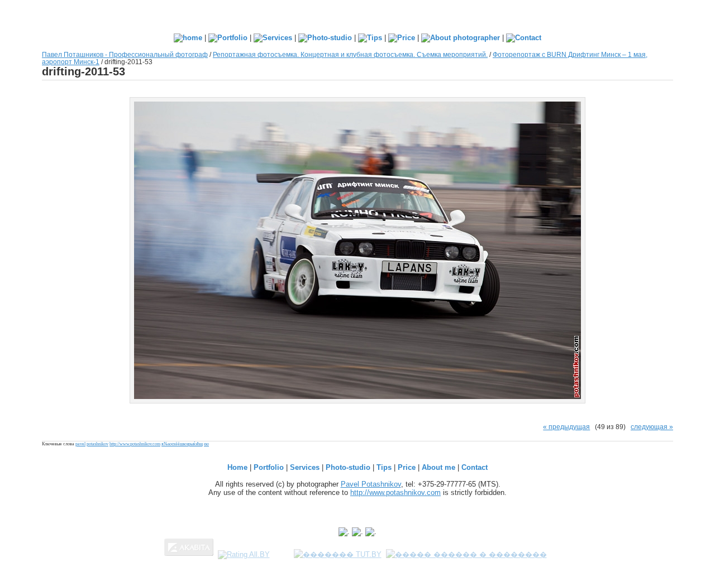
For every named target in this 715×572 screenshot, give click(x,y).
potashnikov (97, 443)
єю (206, 443)
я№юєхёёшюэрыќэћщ (182, 443)
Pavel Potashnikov (371, 484)
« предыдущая (566, 426)
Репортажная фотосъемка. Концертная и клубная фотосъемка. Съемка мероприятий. (350, 54)
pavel (80, 443)
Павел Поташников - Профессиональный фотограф (125, 54)
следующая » (652, 426)
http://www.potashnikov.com (134, 443)
